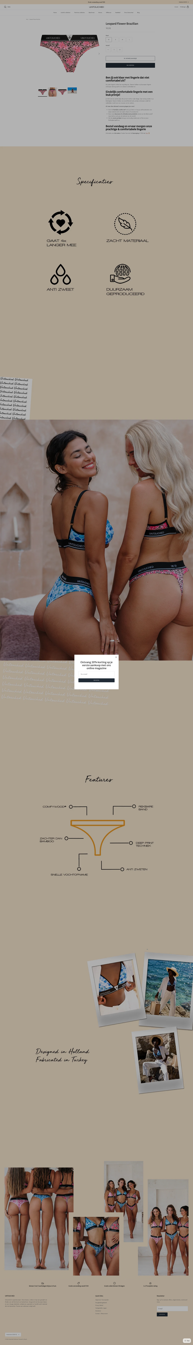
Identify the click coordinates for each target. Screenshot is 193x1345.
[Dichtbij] (116, 657)
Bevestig (96, 680)
